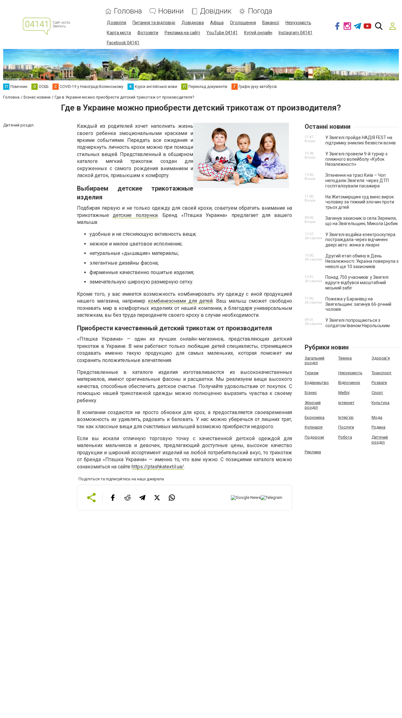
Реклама (313, 452)
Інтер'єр (346, 417)
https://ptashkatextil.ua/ (158, 467)
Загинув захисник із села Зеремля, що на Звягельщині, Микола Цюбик (361, 221)
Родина (378, 427)
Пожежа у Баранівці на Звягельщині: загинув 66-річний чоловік (358, 304)
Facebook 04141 (123, 42)
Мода (377, 417)
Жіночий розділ (313, 405)
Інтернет (346, 402)
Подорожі (314, 437)
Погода (260, 11)
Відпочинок (349, 382)
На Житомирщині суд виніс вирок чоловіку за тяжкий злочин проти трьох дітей (359, 202)
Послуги (346, 427)
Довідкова (193, 22)
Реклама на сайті (182, 32)
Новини (171, 11)
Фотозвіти (147, 32)
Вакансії (270, 22)
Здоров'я (381, 358)
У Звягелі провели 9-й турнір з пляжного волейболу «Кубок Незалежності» (356, 159)
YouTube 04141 (222, 32)
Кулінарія (314, 427)
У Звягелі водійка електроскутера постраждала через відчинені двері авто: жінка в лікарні (360, 240)
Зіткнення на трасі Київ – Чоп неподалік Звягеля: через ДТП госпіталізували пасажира (357, 180)
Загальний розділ (314, 360)
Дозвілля (116, 22)
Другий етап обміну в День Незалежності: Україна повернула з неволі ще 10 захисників (362, 261)
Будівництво (317, 382)
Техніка (345, 358)
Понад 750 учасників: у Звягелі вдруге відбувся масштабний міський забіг (356, 282)
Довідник (215, 11)
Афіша (217, 22)
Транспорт (382, 372)
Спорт (377, 392)
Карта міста (119, 32)
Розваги (379, 382)
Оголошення (243, 22)
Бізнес (311, 392)
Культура (380, 402)
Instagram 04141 (295, 32)
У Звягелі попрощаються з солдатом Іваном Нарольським (357, 323)
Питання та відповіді (154, 22)
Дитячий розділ (380, 440)
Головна (128, 11)
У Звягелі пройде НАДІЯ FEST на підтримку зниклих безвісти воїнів (360, 140)
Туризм (311, 372)
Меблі (344, 392)
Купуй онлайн (258, 32)
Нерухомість (298, 22)
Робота (345, 437)
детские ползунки (135, 215)
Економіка (314, 417)
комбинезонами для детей (180, 301)
